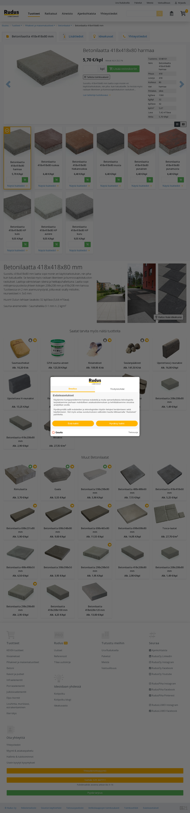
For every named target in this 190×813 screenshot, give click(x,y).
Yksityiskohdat (117, 389)
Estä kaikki (73, 423)
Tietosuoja (133, 432)
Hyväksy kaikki (116, 423)
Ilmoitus (73, 388)
